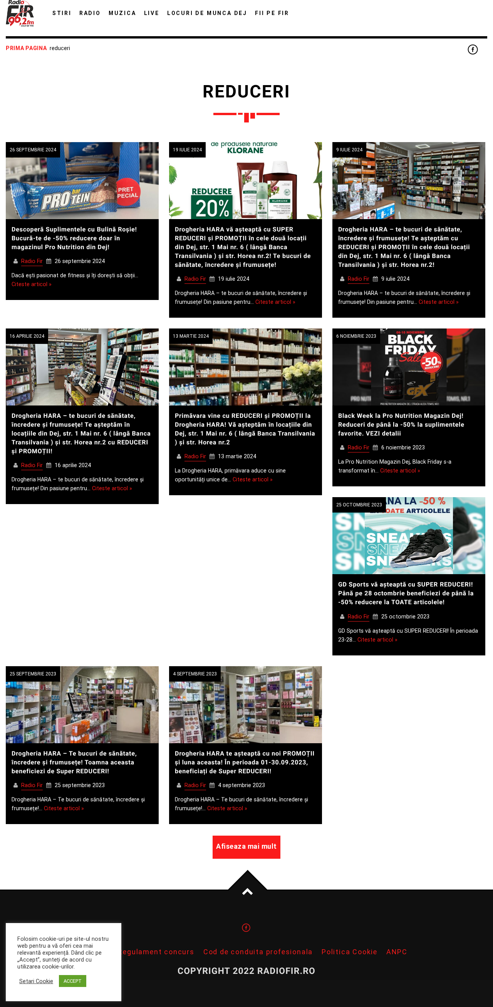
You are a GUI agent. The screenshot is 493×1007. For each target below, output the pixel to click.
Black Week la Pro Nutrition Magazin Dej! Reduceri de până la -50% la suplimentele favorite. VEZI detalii (401, 424)
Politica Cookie (349, 952)
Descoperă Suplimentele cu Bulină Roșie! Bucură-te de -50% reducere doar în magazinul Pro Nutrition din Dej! (74, 238)
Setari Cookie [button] (36, 981)
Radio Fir (32, 261)
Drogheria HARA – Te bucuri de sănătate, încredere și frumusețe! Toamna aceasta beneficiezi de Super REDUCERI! (74, 762)
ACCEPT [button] (73, 981)
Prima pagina (26, 48)
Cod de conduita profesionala (258, 952)
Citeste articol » (32, 284)
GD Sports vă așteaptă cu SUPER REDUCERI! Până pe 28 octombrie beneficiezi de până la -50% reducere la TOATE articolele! (406, 593)
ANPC (396, 952)
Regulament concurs (156, 952)
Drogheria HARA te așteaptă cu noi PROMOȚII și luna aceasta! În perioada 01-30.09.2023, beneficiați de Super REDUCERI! (245, 762)
